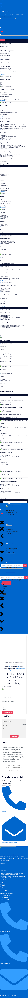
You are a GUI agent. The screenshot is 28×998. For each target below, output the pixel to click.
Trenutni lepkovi (4, 474)
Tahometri (3, 384)
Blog (4, 588)
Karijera (5, 586)
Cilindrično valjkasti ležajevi (6, 70)
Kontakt (5, 590)
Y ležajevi (2, 98)
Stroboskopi (3, 376)
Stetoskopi (3, 369)
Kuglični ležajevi (4, 46)
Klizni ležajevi (3, 133)
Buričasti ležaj (11, 668)
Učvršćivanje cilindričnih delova (8, 481)
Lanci (1, 171)
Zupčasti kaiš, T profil (4, 188)
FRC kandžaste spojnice (5, 199)
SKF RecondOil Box (5, 340)
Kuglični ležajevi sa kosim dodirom (7, 50)
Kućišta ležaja (3, 161)
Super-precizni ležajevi (6, 143)
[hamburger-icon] (26, 499)
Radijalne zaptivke (5, 238)
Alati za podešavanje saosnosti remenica (11, 407)
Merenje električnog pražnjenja (8, 354)
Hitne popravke (4, 438)
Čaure (1, 229)
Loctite (1, 418)
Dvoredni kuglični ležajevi (5, 53)
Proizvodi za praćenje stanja (6, 342)
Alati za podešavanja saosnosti (6, 395)
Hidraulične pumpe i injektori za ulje (7, 300)
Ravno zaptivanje (4, 460)
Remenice (2, 221)
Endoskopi (3, 346)
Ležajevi (2, 41)
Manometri (2, 303)
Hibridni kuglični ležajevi (5, 55)
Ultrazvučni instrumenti (6, 391)
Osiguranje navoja (5, 445)
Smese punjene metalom (6, 467)
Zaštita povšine (4, 496)
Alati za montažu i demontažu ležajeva (8, 265)
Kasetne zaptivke (4, 247)
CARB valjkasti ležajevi (5, 66)
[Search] (14, 25)
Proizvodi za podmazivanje (7, 452)
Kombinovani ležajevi (5, 122)
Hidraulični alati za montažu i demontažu (11, 295)
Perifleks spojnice (4, 205)
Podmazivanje (3, 308)
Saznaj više (11, 514)
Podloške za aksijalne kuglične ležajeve (8, 112)
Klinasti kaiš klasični (4, 183)
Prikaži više (2, 74)
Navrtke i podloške (4, 110)
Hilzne (1, 109)
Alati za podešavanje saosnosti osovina (10, 414)
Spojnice (2, 196)
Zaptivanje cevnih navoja (6, 489)
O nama (5, 584)
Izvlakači (2, 274)
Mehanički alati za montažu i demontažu (11, 270)
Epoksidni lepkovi (4, 431)
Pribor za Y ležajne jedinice (6, 94)
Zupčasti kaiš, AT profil (5, 187)
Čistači (2, 423)
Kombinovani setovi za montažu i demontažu (9, 278)
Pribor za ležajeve (4, 105)
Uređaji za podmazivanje (6, 323)
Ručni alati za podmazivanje (7, 313)
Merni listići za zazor (4, 302)
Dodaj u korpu (8, 712)
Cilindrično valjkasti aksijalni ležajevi (8, 71)
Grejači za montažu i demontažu (8, 285)
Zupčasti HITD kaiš (4, 185)
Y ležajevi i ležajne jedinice (7, 89)
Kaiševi (2, 180)
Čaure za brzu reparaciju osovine (9, 261)
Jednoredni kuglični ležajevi (6, 52)
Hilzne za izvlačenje (4, 114)
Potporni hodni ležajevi (6, 152)
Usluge (4, 500)
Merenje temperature (5, 361)
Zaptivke (2, 233)
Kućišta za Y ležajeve (4, 96)
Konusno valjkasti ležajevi (5, 68)
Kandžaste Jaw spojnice (5, 203)
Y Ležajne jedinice (4, 92)
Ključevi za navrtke (4, 276)
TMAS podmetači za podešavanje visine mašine (12, 400)
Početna (7, 666)
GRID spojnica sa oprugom (5, 201)
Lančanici (2, 212)
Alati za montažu (3, 273)
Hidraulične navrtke (4, 298)
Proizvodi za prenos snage (5, 166)
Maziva (2, 332)
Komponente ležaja (5, 79)
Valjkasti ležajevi (4, 63)
